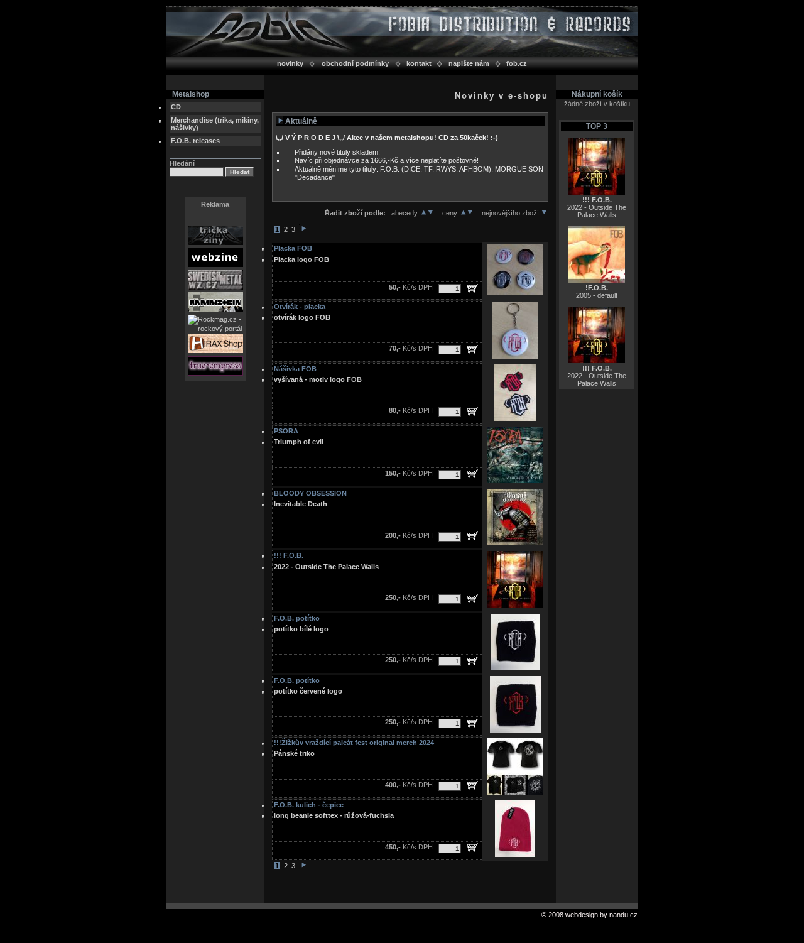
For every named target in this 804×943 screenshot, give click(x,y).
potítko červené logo (308, 691)
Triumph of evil (298, 441)
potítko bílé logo (301, 629)
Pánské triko (294, 753)
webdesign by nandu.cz (601, 914)
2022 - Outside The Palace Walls (326, 566)
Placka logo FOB (301, 259)
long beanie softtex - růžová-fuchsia (334, 815)
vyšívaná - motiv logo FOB (318, 379)
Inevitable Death (300, 504)
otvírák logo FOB (302, 317)
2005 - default (596, 291)
